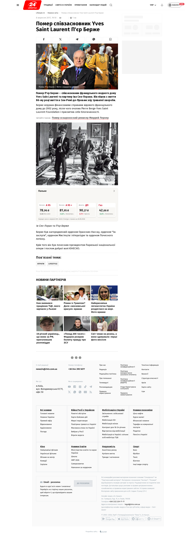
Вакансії (145, 374)
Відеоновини (46, 424)
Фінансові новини (141, 421)
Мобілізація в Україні (113, 410)
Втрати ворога (77, 435)
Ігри (143, 391)
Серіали (43, 464)
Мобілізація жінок (110, 423)
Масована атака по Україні (83, 428)
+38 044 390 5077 (76, 369)
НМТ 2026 (75, 460)
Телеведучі (103, 383)
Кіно (42, 446)
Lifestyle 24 (40, 13)
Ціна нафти (138, 413)
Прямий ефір (46, 421)
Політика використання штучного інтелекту (128, 373)
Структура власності (150, 378)
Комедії (43, 461)
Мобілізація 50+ (109, 420)
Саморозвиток (77, 464)
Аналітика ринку (109, 450)
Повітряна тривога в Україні (83, 424)
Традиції (48, 5)
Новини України (47, 417)
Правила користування (105, 392)
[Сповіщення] (162, 5)
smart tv (138, 518)
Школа (74, 456)
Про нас (102, 365)
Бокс (135, 450)
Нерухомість (108, 446)
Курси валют (138, 417)
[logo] (32, 5)
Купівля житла (108, 453)
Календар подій (98, 5)
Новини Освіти (78, 446)
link (69, 386)
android (108, 518)
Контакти (145, 369)
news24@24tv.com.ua (46, 369)
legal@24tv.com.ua (132, 504)
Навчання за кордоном (81, 467)
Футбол (136, 453)
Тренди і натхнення (110, 457)
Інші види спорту (140, 464)
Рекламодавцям (105, 387)
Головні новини (47, 413)
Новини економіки (142, 410)
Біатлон (136, 461)
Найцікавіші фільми (49, 450)
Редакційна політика (107, 374)
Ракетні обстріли (78, 413)
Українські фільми (48, 453)
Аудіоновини (45, 428)
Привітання (81, 5)
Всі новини (45, 410)
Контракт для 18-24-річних (113, 427)
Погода (43, 431)
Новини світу (53, 13)
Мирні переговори (79, 421)
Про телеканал (105, 378)
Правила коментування (126, 394)
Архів (144, 383)
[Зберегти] (110, 39)
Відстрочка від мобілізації (113, 431)
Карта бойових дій (79, 417)
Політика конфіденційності (127, 366)
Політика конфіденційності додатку (127, 380)
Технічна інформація (150, 365)
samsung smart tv (154, 518)
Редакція (103, 369)
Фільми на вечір (47, 457)
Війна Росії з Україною (83, 410)
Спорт (136, 446)
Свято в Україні (63, 5)
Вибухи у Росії (77, 431)
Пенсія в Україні (140, 434)
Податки (136, 431)
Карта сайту (146, 387)
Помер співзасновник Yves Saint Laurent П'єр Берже (83, 13)
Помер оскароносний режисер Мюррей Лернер (80, 117)
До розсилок (83, 483)
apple (123, 518)
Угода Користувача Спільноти (128, 388)
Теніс (135, 457)
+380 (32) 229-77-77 (117, 502)
